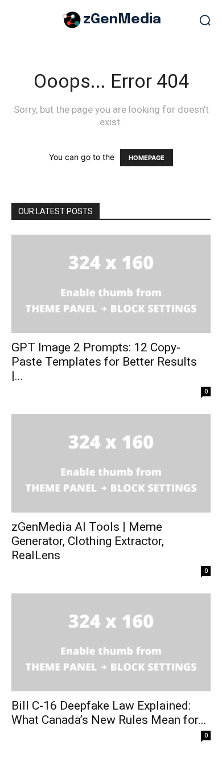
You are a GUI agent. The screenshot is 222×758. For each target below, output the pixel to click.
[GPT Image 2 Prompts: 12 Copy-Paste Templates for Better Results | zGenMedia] (111, 284)
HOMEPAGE (147, 158)
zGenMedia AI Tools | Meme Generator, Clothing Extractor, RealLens (87, 541)
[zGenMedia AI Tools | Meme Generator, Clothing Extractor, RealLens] (111, 463)
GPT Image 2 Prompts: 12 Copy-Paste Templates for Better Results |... (104, 362)
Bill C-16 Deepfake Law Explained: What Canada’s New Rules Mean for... (109, 713)
